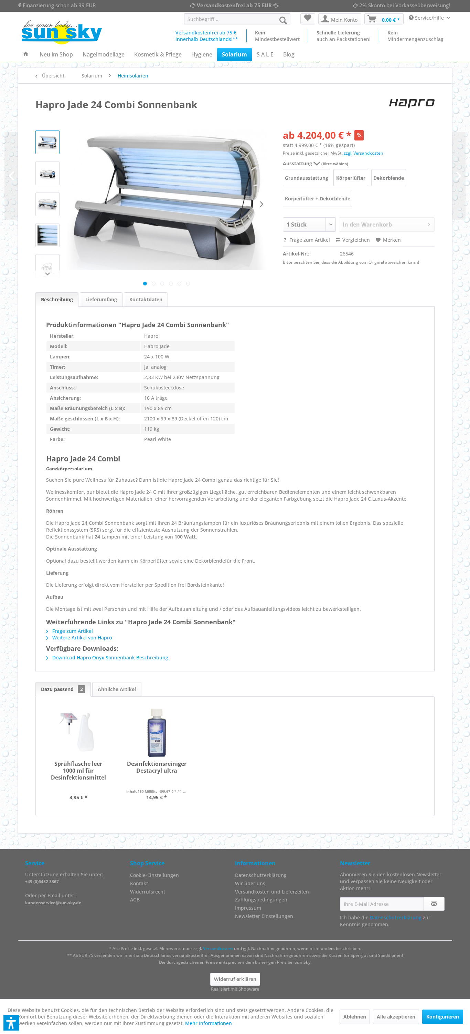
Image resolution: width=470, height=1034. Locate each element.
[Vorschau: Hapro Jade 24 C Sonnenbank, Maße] (47, 266)
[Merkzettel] (307, 18)
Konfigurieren (442, 1016)
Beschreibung (57, 299)
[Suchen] (283, 20)
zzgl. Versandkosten (363, 153)
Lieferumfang (101, 299)
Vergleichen (355, 240)
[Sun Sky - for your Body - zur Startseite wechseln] (62, 32)
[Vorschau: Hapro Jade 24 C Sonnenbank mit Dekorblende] (47, 173)
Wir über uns (250, 883)
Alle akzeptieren (396, 1016)
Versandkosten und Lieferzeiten (272, 891)
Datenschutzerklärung (261, 875)
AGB (135, 899)
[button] (11, 1023)
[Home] (25, 54)
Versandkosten (218, 948)
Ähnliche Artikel (117, 689)
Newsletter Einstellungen (264, 916)
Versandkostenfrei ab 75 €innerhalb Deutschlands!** (206, 35)
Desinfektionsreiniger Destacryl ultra (156, 767)
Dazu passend (62, 689)
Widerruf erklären (235, 979)
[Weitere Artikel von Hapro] (412, 104)
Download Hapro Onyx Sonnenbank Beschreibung (109, 657)
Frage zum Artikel (309, 240)
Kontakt (139, 883)
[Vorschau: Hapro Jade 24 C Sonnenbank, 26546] (47, 142)
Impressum (248, 908)
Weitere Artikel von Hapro (81, 637)
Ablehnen (354, 1016)
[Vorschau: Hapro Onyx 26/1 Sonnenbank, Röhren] (47, 235)
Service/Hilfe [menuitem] (429, 17)
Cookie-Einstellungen (154, 875)
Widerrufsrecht (147, 891)
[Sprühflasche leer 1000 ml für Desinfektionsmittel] (78, 733)
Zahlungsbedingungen (261, 899)
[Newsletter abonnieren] (434, 904)
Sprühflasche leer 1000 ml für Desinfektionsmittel (78, 770)
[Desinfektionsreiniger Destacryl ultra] (157, 733)
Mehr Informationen (208, 1023)
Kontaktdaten (145, 299)
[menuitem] (237, 18)
